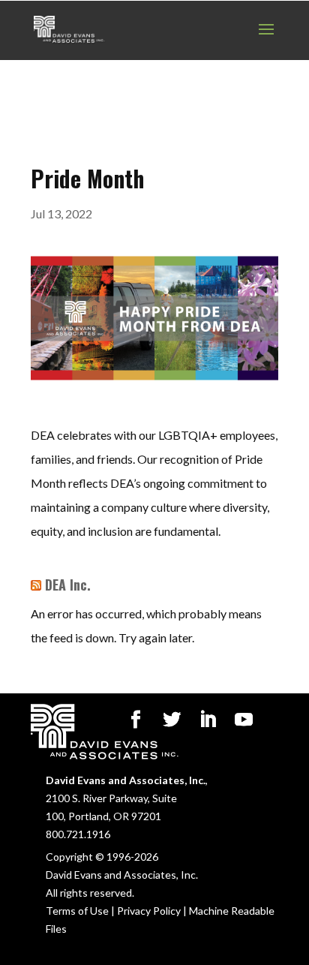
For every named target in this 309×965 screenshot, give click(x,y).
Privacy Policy (149, 910)
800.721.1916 (78, 834)
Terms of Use (77, 910)
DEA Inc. (68, 584)
